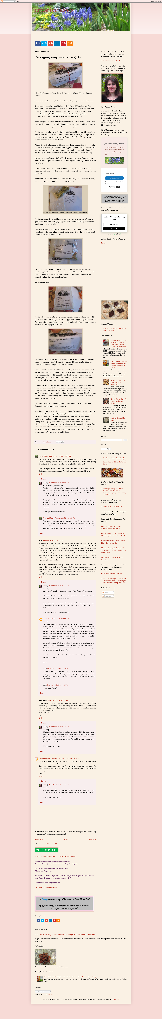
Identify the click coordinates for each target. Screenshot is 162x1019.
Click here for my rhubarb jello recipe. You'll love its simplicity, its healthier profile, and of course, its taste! (115, 461)
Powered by (110, 234)
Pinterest (63, 43)
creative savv (54, 10)
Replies (43, 479)
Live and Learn (44, 456)
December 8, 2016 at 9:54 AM (59, 785)
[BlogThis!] (58, 442)
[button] (114, 160)
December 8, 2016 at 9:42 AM (68, 758)
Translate (49, 994)
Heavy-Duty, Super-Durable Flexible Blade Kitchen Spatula (113, 541)
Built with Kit (114, 186)
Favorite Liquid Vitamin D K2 (111, 573)
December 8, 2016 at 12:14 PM (57, 685)
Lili (44, 482)
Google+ (50, 43)
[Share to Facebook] (62, 442)
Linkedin (57, 43)
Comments (107, 596)
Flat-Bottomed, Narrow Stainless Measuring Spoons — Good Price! (113, 534)
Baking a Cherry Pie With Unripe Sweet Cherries (114, 329)
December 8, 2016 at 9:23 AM (59, 585)
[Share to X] (60, 442)
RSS (70, 43)
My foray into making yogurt (118, 419)
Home (66, 839)
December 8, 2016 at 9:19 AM (58, 700)
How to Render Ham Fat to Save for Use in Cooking (119, 401)
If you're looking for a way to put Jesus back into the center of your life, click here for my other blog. (114, 580)
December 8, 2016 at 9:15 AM (52, 540)
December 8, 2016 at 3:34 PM (65, 518)
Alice (45, 618)
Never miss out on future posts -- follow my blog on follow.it (55, 856)
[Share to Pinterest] (63, 442)
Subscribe (114, 229)
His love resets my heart (111, 61)
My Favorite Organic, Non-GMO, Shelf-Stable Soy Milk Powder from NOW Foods (113, 550)
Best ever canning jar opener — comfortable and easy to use (112, 527)
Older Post (92, 839)
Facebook (38, 43)
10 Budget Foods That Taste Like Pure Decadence (118, 382)
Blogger (116, 999)
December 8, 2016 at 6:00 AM (59, 482)
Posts (106, 592)
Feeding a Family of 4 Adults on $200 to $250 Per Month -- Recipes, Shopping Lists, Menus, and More (114, 491)
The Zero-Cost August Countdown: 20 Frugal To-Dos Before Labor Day (65, 934)
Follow (103, 243)
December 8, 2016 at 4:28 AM (60, 456)
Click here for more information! (47, 887)
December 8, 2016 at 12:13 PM (57, 668)
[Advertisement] (65, 34)
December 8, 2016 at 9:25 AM (59, 726)
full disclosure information (112, 506)
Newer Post (39, 839)
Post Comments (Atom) (52, 844)
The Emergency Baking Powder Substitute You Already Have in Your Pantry (119, 364)
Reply (41, 474)
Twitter (44, 43)
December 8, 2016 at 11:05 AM (58, 619)
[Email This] (57, 442)
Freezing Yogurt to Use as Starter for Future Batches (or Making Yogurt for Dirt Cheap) (118, 343)
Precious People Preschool (48, 758)
